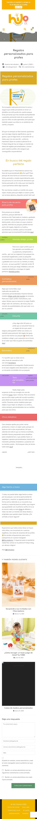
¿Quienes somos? (14, 813)
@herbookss (9, 550)
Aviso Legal (25, 807)
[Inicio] (2, 39)
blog (20, 509)
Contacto (25, 813)
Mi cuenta (26, 810)
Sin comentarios (28, 67)
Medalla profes (14, 271)
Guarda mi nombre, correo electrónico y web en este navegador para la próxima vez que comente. (17, 763)
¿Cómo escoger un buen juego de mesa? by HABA (18, 654)
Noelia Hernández (12, 64)
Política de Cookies (13, 807)
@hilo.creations (7, 540)
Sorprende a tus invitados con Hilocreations (18, 610)
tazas (11, 395)
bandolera (12, 363)
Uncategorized (11, 67)
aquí (31, 232)
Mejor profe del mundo (16, 296)
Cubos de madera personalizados (18, 708)
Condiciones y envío (14, 810)
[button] (4, 29)
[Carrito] (31, 29)
